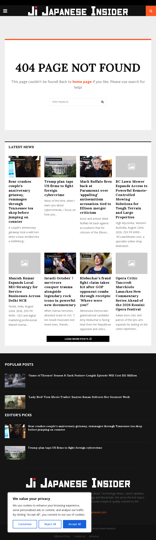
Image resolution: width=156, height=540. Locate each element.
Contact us (79, 536)
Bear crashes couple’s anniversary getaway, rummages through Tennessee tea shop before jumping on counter (21, 201)
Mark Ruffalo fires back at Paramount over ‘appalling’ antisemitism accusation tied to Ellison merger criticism (96, 197)
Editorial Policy (62, 536)
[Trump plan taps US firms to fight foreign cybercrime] (60, 166)
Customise (25, 524)
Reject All (50, 524)
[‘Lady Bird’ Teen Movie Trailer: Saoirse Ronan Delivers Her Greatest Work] (15, 402)
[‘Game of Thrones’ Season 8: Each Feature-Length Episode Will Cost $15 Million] (15, 380)
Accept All (74, 524)
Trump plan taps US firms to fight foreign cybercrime (65, 447)
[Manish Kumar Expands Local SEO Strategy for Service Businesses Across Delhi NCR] (25, 263)
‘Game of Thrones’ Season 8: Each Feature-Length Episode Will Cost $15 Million (82, 375)
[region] (49, 512)
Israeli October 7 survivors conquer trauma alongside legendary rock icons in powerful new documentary (60, 291)
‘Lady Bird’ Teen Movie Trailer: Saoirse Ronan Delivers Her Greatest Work (79, 397)
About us (94, 536)
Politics (86, 159)
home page (82, 81)
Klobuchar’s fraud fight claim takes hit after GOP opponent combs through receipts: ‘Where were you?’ (95, 291)
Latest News (21, 147)
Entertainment (18, 159)
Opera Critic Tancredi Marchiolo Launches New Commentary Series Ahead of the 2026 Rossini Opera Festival (130, 294)
